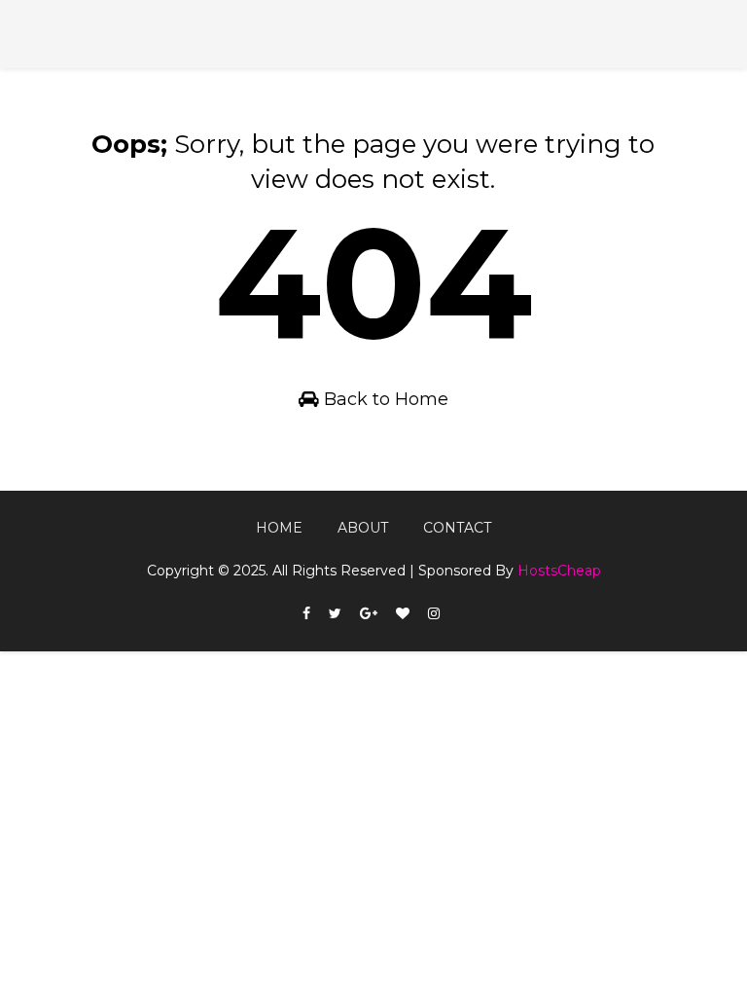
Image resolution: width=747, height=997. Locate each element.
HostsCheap (559, 570)
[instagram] (434, 614)
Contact (457, 527)
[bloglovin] (402, 614)
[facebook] (306, 614)
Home (279, 527)
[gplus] (368, 614)
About (363, 527)
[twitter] (335, 614)
